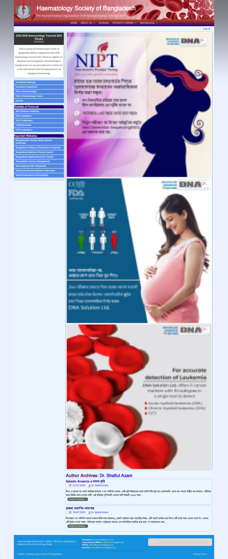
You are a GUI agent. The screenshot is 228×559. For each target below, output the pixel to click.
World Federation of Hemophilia (32, 175)
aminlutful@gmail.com (103, 539)
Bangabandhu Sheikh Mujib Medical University (34, 141)
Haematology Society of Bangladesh (86, 8)
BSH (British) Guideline (27, 111)
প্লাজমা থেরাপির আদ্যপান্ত (80, 508)
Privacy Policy (200, 553)
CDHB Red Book (23, 125)
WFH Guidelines (24, 130)
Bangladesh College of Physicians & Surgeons (38, 147)
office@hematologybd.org (101, 544)
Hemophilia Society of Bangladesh (33, 161)
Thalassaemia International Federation (35, 170)
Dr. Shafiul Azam (116, 475)
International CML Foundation (31, 166)
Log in (206, 28)
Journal (19, 100)
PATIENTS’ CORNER (123, 22)
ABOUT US (86, 22)
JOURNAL (104, 22)
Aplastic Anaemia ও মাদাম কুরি (85, 481)
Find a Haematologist (26, 91)
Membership (147, 22)
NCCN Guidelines (24, 120)
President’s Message (26, 82)
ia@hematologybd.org (113, 542)
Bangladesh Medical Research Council (34, 157)
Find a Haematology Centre (29, 96)
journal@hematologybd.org (103, 547)
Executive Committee (26, 87)
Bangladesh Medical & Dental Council (34, 152)
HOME (73, 22)
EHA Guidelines (24, 116)
